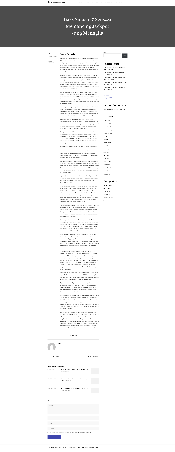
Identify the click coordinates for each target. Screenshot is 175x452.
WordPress (50, 449)
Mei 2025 (106, 152)
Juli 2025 (105, 146)
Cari (104, 52)
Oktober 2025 (107, 136)
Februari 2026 (107, 124)
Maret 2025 (106, 158)
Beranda (80, 3)
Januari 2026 (107, 127)
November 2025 (107, 133)
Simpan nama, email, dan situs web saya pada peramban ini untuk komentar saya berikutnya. (71, 432)
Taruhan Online (108, 198)
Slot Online (108, 3)
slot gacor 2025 (107, 98)
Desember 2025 (107, 130)
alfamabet (106, 96)
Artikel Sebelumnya (54, 356)
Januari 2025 (107, 165)
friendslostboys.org (56, 2)
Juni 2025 (106, 149)
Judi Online (99, 3)
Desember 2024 (107, 168)
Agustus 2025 (107, 143)
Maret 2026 (106, 121)
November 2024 (107, 171)
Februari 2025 (107, 161)
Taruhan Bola (119, 3)
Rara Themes (89, 447)
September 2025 (108, 139)
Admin (49, 53)
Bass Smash (75, 335)
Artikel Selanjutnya (93, 356)
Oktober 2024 (107, 174)
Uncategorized (107, 201)
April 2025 (106, 155)
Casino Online (89, 3)
